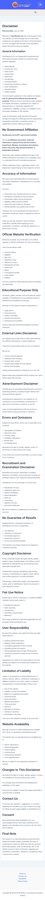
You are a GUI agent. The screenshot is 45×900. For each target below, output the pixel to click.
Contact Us (22, 876)
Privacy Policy (22, 881)
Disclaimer (22, 879)
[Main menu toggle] (40, 4)
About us (22, 874)
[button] (36, 12)
